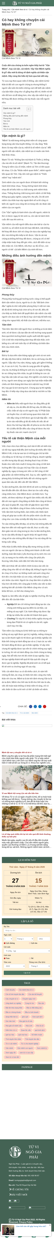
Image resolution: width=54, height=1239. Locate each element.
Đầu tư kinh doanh (31, 1012)
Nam (8, 958)
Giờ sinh (7, 947)
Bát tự (5, 124)
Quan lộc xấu (26, 1030)
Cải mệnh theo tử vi (19, 9)
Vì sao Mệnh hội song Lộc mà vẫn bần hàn (20, 793)
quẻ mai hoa (22, 1035)
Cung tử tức (29, 1003)
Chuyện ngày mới (28, 999)
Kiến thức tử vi (11, 1030)
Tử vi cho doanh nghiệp (29, 1044)
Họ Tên (6, 926)
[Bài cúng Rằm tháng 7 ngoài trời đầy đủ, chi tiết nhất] (27, 743)
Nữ (32, 958)
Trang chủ (6, 9)
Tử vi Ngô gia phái (29, 3)
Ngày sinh (7, 935)
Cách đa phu (10, 990)
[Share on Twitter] (35, 706)
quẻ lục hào (10, 1035)
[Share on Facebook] (31, 706)
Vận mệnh (35, 713)
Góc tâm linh (10, 1021)
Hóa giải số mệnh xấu (13, 1026)
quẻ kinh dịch (40, 1030)
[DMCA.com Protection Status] (17, 1212)
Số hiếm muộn (37, 1035)
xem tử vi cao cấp (26, 1053)
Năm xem (7, 962)
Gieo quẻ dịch (37, 1017)
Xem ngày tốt (10, 1053)
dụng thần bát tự (12, 1017)
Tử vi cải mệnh (24, 713)
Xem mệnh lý (42, 1048)
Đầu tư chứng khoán (13, 1012)
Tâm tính (6, 121)
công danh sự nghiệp (13, 1003)
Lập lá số (27, 973)
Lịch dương (10, 943)
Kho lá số (39, 1026)
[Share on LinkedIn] (40, 706)
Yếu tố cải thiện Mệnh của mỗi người (16, 129)
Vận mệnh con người (25, 1048)
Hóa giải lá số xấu (25, 1021)
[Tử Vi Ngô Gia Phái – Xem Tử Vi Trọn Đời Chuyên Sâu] (15, 1152)
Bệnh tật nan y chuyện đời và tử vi (17, 752)
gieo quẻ (25, 1017)
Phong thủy (7, 118)
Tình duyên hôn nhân (13, 1039)
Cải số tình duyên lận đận (15, 994)
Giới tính (7, 955)
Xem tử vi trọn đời (12, 1057)
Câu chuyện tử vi (12, 999)
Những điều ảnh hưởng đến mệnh (15, 116)
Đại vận (41, 1003)
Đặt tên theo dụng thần (14, 1008)
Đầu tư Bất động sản (34, 1008)
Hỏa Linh (29, 1026)
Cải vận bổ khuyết (35, 994)
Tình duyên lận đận (32, 1039)
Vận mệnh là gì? (9, 113)
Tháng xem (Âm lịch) (37, 962)
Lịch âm (34, 943)
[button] (27, 109)
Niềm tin (6, 126)
